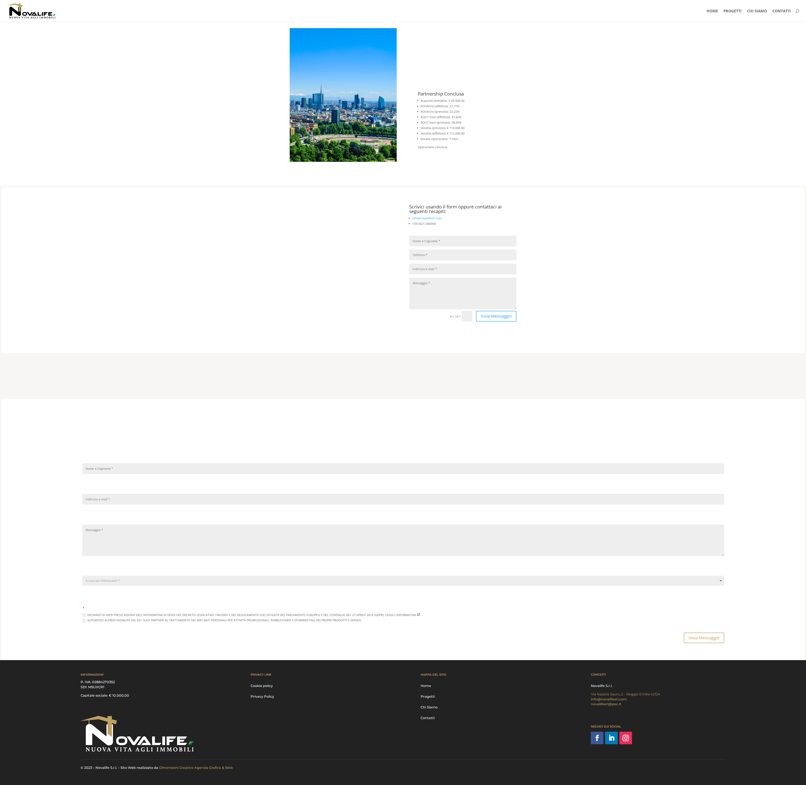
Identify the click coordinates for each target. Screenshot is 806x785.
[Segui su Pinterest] (421, 331)
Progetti (733, 11)
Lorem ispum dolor (312, 265)
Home (712, 11)
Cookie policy (262, 686)
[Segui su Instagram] (429, 331)
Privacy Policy (262, 697)
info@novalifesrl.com (427, 218)
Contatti (781, 11)
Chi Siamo (757, 11)
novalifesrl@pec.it (606, 704)
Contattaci (502, 375)
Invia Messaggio (496, 316)
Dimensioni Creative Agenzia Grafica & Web (196, 768)
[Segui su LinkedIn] (611, 738)
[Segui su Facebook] (412, 331)
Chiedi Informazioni (441, 160)
